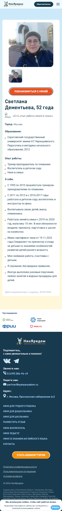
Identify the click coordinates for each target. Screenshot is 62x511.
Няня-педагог (11, 433)
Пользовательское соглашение (19, 471)
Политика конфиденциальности (20, 467)
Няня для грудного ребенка (19, 405)
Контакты (9, 443)
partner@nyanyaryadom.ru (22, 384)
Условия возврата (12, 476)
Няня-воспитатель (14, 427)
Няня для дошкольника (17, 411)
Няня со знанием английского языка (25, 438)
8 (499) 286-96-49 (17, 373)
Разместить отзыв (14, 421)
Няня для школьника (16, 416)
